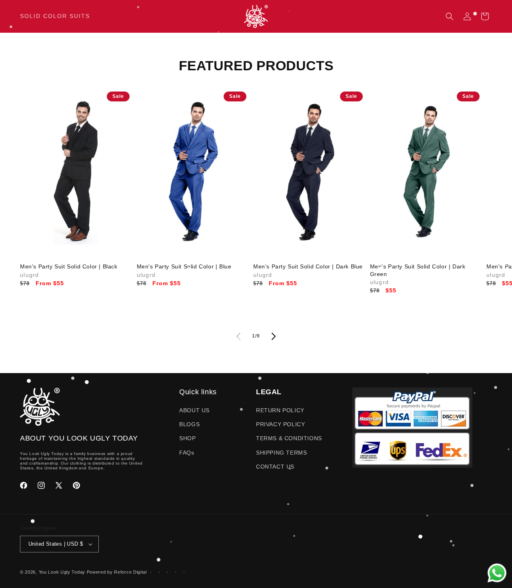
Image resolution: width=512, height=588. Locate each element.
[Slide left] (238, 336)
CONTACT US (275, 466)
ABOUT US (194, 410)
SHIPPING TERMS (281, 452)
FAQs (186, 452)
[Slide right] (273, 336)
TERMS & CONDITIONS (289, 438)
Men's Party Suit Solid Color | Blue (184, 266)
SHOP (187, 438)
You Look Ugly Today (62, 572)
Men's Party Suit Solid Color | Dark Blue (308, 266)
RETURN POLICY (280, 410)
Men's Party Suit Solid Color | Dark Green (418, 270)
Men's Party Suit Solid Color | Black (69, 266)
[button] (449, 16)
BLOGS (189, 424)
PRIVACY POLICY (280, 424)
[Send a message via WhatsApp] (497, 573)
